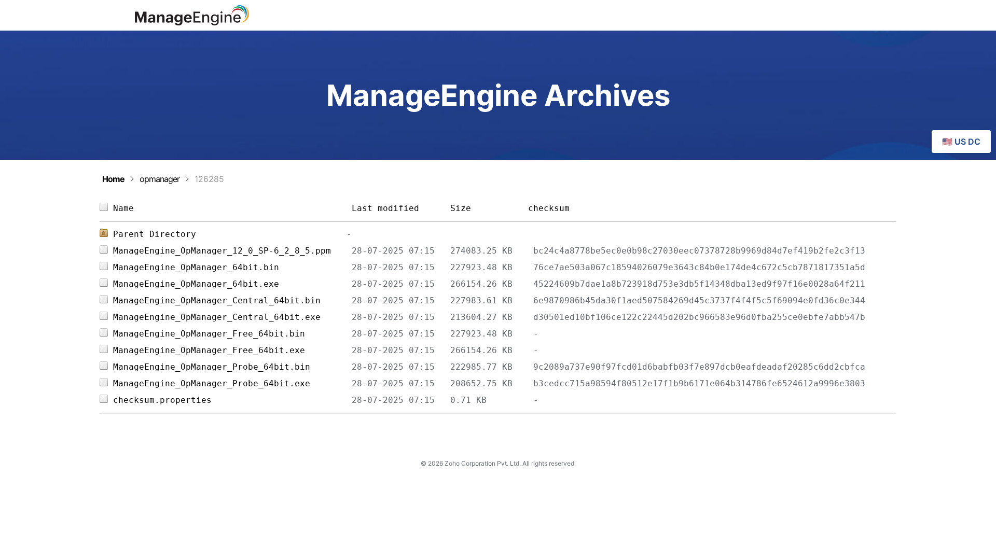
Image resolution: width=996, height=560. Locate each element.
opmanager (159, 179)
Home (113, 179)
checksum (549, 208)
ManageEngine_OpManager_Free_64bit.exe (232, 350)
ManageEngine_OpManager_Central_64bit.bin (232, 300)
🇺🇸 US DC (961, 141)
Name (232, 208)
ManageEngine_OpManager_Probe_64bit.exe (232, 383)
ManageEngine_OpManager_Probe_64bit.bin (232, 367)
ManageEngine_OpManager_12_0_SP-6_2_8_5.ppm (232, 251)
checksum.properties (232, 400)
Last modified (385, 208)
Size (484, 208)
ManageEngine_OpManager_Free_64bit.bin (232, 334)
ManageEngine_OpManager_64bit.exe (232, 284)
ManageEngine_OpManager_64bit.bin (232, 267)
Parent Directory (154, 234)
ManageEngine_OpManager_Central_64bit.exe (232, 317)
